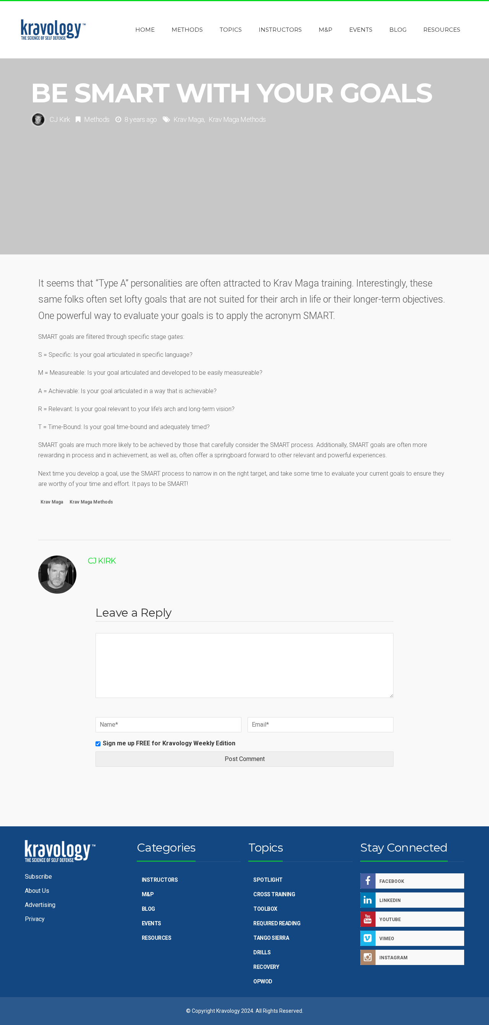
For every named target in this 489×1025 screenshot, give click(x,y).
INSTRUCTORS (160, 880)
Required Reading (276, 923)
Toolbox (265, 909)
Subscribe (38, 876)
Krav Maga (188, 119)
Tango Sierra (271, 938)
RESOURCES (157, 938)
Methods (97, 119)
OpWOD (262, 981)
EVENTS (151, 923)
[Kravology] (53, 29)
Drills (261, 952)
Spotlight (268, 880)
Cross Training (274, 894)
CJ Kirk (60, 119)
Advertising (40, 904)
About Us (37, 890)
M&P (148, 894)
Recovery (266, 967)
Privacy (35, 919)
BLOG (148, 909)
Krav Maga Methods (237, 119)
